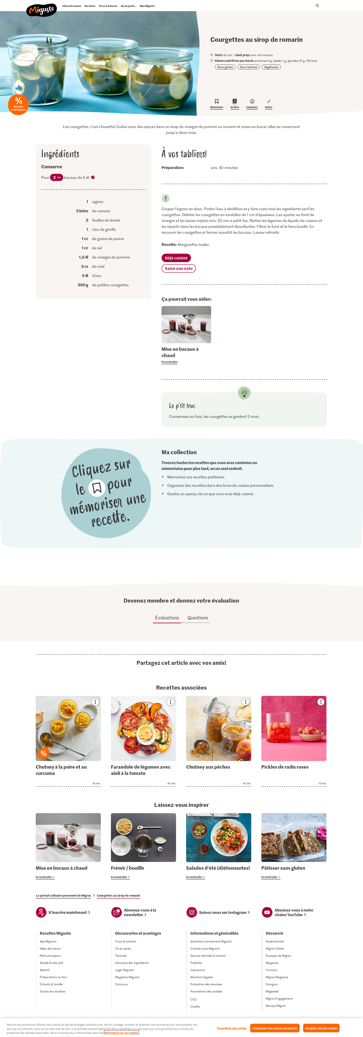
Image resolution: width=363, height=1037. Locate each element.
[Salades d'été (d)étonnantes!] (218, 846)
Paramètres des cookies (206, 991)
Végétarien (271, 67)
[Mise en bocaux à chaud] (68, 846)
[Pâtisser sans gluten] (293, 846)
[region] (181, 1027)
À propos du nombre (93, 178)
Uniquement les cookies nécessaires (275, 1028)
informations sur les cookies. (121, 1033)
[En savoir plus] (186, 355)
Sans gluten (225, 67)
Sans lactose (248, 67)
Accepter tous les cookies (321, 1028)
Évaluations (167, 617)
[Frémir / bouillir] (143, 846)
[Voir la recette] (68, 741)
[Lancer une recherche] (317, 6)
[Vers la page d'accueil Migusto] (41, 6)
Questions (197, 617)
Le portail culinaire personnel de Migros (63, 895)
